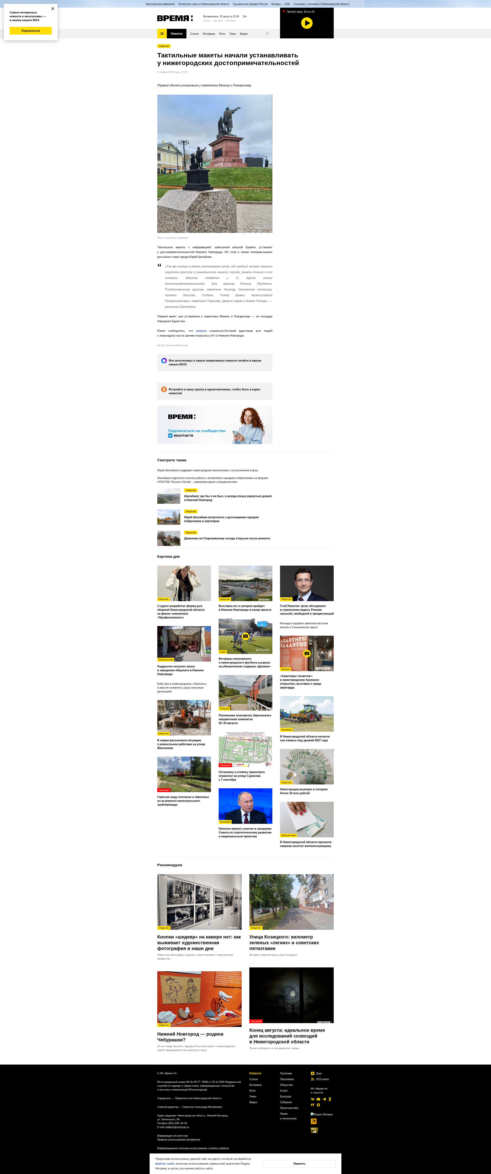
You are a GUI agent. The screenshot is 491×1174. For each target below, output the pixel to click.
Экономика (287, 1079)
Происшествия (289, 1107)
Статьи (253, 1079)
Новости (255, 1073)
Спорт (284, 1090)
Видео (253, 1102)
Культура (285, 1096)
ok (330, 1099)
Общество (164, 46)
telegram (324, 1099)
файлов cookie (165, 1163)
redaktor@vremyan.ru (177, 1127)
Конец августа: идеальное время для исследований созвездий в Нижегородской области (287, 1032)
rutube (313, 1105)
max (318, 1105)
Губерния (286, 1102)
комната (201, 330)
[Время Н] (175, 18)
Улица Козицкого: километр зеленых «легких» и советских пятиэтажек (284, 939)
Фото (252, 1090)
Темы (252, 1096)
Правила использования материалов (178, 1139)
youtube (318, 1099)
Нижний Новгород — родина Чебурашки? (190, 1033)
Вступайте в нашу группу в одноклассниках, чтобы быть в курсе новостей (214, 391)
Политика (286, 1073)
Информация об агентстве (172, 1135)
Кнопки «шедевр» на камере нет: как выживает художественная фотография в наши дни (199, 939)
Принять (299, 1163)
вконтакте (313, 1099)
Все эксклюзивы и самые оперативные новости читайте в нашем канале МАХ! (215, 362)
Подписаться (30, 30)
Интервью (255, 1084)
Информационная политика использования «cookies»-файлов (193, 1148)
